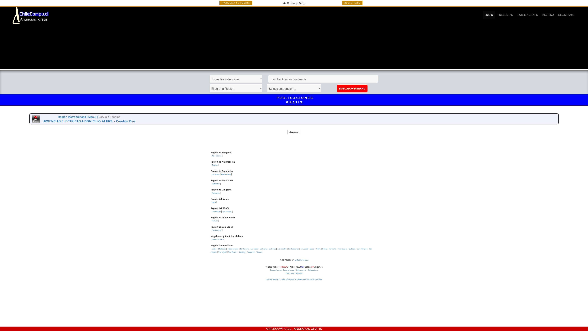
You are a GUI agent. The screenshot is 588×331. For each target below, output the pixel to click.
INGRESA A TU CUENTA (236, 3)
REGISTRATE (352, 3)
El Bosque (222, 249)
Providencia (342, 249)
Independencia (233, 249)
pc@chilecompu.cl (301, 260)
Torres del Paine (218, 239)
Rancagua (215, 193)
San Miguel (222, 252)
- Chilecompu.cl (300, 270)
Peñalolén (332, 249)
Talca (214, 202)
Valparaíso (216, 184)
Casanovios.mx (275, 270)
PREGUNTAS (505, 15)
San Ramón (232, 252)
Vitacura (259, 252)
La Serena (215, 174)
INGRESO (548, 15)
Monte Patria (226, 174)
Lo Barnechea (293, 249)
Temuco (215, 221)
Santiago (242, 252)
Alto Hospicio (216, 156)
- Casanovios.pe (287, 270)
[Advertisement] (294, 47)
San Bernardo (362, 249)
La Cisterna (244, 249)
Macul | (93, 116)
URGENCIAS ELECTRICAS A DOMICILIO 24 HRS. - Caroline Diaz (89, 121)
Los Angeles (227, 212)
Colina (214, 249)
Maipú (318, 249)
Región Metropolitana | (73, 116)
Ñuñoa (324, 249)
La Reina (272, 249)
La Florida (254, 249)
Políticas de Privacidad (294, 273)
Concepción (216, 212)
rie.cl (278, 279)
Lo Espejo (304, 249)
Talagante (250, 252)
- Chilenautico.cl (312, 270)
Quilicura (352, 249)
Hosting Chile (271, 279)
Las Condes (281, 249)
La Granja (263, 249)
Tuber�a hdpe (300, 279)
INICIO (489, 15)
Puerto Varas (216, 230)
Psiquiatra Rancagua (314, 279)
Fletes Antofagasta (287, 279)
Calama (214, 165)
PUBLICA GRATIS (528, 15)
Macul (312, 249)
